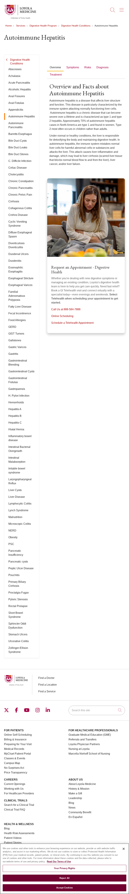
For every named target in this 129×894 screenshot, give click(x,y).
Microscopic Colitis (19, 523)
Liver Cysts (15, 490)
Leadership (75, 798)
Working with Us (14, 788)
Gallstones (14, 340)
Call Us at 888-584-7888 (65, 309)
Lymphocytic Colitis (19, 503)
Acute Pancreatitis (19, 82)
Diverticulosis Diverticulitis (16, 245)
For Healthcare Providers (19, 793)
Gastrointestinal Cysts (21, 371)
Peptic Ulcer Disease (21, 568)
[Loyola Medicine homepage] (20, 18)
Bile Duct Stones (18, 154)
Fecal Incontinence (19, 313)
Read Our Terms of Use (59, 861)
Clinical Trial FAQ (14, 809)
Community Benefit (80, 812)
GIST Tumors (16, 333)
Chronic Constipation (21, 181)
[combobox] (97, 710)
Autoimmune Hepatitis (21, 116)
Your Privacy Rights (64, 868)
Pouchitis (13, 575)
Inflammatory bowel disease (20, 438)
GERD (12, 326)
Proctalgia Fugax (18, 592)
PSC (11, 544)
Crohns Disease (18, 214)
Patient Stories (13, 842)
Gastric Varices (17, 347)
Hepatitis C (15, 422)
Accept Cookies (64, 887)
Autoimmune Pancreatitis (16, 125)
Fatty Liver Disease (19, 306)
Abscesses (15, 69)
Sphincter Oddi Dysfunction (17, 625)
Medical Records (14, 748)
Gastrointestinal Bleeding (17, 362)
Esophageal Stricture (20, 278)
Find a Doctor (46, 677)
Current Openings (14, 784)
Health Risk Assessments (19, 833)
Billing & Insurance (15, 739)
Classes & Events (14, 758)
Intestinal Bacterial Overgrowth (19, 448)
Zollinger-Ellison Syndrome (18, 649)
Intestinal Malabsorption (16, 459)
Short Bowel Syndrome (15, 614)
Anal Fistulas (16, 103)
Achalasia (14, 76)
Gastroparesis (16, 388)
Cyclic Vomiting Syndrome (17, 223)
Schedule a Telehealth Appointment (72, 322)
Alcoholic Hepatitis (19, 89)
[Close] (123, 849)
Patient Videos (13, 838)
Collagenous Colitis (20, 208)
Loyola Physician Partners (84, 744)
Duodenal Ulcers (18, 254)
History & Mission (79, 788)
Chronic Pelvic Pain (20, 194)
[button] (122, 8)
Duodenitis (14, 260)
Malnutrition (15, 517)
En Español (75, 817)
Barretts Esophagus (20, 134)
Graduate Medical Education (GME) (90, 734)
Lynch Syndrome (18, 510)
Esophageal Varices (20, 285)
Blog (71, 802)
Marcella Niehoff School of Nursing (89, 753)
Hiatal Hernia (16, 429)
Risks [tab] (87, 67)
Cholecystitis (16, 174)
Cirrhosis (13, 201)
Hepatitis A (14, 409)
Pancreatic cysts (18, 561)
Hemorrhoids (16, 402)
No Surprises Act (14, 767)
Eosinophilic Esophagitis (15, 269)
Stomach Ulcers (17, 634)
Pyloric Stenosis (18, 599)
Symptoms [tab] (72, 67)
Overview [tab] (55, 67)
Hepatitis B (15, 415)
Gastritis (13, 353)
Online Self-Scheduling (18, 734)
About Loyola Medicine (82, 784)
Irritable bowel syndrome (16, 470)
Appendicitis (15, 109)
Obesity (12, 537)
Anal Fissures (16, 96)
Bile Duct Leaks (17, 147)
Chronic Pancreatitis (20, 187)
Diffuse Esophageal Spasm (20, 234)
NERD (12, 530)
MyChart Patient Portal (17, 753)
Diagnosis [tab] (102, 67)
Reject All (64, 878)
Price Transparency (15, 772)
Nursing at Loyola (79, 748)
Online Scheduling (62, 316)
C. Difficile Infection (19, 161)
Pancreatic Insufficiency (15, 552)
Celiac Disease (17, 167)
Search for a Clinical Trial (19, 804)
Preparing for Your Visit (18, 744)
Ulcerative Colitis (18, 641)
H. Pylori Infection (18, 395)
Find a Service (47, 691)
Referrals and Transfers (82, 739)
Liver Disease (16, 496)
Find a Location (47, 684)
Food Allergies (17, 320)
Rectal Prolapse (18, 606)
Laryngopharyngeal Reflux (20, 481)
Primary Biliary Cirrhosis (17, 583)
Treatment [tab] (56, 74)
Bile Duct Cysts (17, 140)
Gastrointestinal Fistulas (17, 380)
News (72, 807)
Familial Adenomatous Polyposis (16, 295)
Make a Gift (75, 793)
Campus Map (12, 763)
